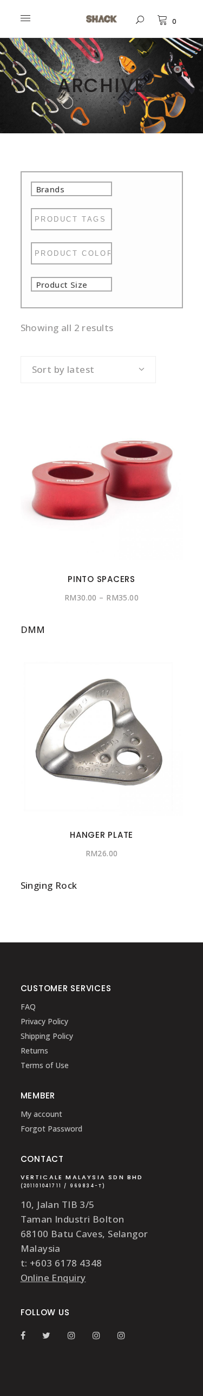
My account (41, 1114)
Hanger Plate (101, 835)
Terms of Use (45, 1065)
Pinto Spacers (101, 579)
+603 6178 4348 (66, 1263)
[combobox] (88, 369)
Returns (34, 1050)
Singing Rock (49, 885)
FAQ (28, 1006)
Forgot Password (51, 1128)
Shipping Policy (47, 1036)
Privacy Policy (44, 1021)
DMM (33, 629)
